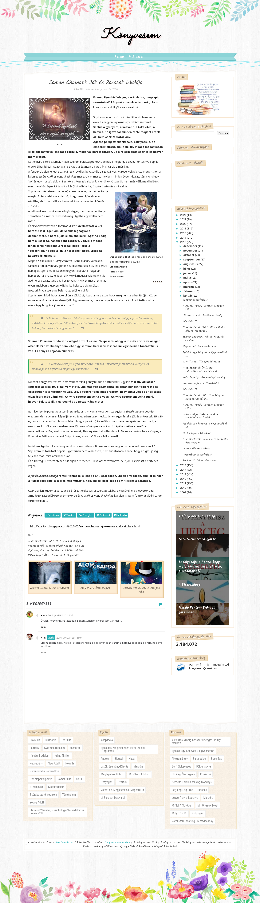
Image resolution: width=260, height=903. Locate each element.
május (187, 277)
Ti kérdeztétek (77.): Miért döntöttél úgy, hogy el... (205, 441)
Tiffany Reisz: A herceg (197, 516)
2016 (183, 242)
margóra (138, 766)
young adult (37, 802)
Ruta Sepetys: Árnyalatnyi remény (204, 377)
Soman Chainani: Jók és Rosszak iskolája (203, 338)
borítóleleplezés (181, 766)
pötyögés (106, 782)
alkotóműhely (180, 758)
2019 (183, 228)
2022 (183, 219)
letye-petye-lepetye (185, 797)
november (190, 250)
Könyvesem (130, 35)
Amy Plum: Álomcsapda (95, 588)
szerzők (122, 782)
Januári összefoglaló (195, 300)
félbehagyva (203, 766)
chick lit (35, 740)
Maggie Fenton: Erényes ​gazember (197, 610)
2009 (183, 492)
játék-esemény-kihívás (114, 766)
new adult (54, 763)
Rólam (119, 56)
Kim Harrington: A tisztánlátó (201, 383)
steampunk (36, 787)
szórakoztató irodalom (43, 794)
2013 (183, 474)
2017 (183, 237)
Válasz (44, 627)
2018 (183, 233)
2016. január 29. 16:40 (68, 637)
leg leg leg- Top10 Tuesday (189, 790)
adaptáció (107, 740)
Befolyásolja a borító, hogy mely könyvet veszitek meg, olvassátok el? (200, 567)
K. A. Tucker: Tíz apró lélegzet (201, 362)
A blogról (136, 56)
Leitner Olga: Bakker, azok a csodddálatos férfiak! (200, 416)
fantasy (34, 748)
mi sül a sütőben (182, 805)
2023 (183, 215)
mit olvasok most (139, 774)
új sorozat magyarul (113, 797)
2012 (183, 479)
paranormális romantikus (44, 771)
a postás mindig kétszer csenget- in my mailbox (196, 741)
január (188, 295)
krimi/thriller (62, 755)
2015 (183, 465)
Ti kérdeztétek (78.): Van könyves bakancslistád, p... (203, 397)
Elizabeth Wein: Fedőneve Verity (202, 315)
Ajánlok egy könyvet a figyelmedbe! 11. (205, 354)
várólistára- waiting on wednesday (192, 821)
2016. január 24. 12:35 (60, 615)
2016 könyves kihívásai (196, 433)
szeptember (192, 259)
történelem (69, 794)
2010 (183, 488)
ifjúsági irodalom (39, 755)
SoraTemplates (64, 842)
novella (69, 763)
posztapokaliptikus (41, 779)
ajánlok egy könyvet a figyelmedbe (193, 751)
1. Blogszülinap (189, 585)
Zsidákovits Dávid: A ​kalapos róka (141, 590)
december (190, 246)
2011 (183, 483)
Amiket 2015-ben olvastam (199, 461)
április (187, 282)
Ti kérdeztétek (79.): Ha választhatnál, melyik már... (201, 369)
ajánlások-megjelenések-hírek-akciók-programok (123, 749)
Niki (43, 638)
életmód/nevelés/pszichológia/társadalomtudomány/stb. (57, 811)
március (189, 286)
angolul (105, 758)
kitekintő (205, 774)
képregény (36, 763)
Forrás (59, 144)
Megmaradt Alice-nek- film (199, 346)
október (189, 255)
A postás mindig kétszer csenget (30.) (203, 307)
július (187, 268)
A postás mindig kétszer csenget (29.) (203, 406)
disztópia (50, 740)
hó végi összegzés (183, 774)
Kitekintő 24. (190, 389)
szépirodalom (56, 787)
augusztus (191, 264)
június (187, 273)
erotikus (66, 740)
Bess (44, 615)
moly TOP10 (179, 813)
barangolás (199, 758)
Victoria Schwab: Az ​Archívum (49, 588)
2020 (183, 224)
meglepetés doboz (112, 774)
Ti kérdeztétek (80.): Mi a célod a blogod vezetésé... (204, 329)
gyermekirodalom (54, 748)
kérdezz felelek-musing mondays (192, 782)
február (189, 291)
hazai (132, 758)
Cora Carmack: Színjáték (197, 539)
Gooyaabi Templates (117, 842)
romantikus (64, 779)
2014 (183, 469)
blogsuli (119, 758)
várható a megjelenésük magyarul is (122, 790)
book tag (216, 758)
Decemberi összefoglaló (197, 455)
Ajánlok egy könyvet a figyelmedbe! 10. (205, 425)
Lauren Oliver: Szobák (196, 449)
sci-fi (79, 779)
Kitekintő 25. (190, 321)
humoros (75, 748)
